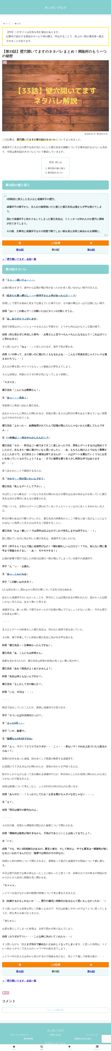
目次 (51, 162)
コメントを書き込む (55, 1010)
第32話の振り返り (56, 168)
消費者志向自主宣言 (82, 1039)
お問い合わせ (55, 1035)
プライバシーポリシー (19, 1035)
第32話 (20, 249)
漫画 (6, 993)
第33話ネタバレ (55, 172)
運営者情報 (28, 1039)
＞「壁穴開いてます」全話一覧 (19, 259)
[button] (102, 620)
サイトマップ (91, 1035)
